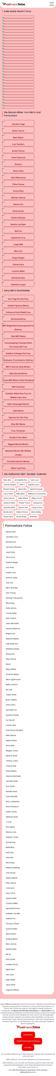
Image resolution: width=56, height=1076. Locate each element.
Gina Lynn (10, 557)
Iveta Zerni (10, 704)
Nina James (11, 944)
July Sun (9, 582)
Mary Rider (10, 979)
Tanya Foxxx (37, 507)
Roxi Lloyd (10, 786)
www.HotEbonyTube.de (9, 1004)
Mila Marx (20, 493)
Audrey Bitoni (12, 939)
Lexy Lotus (10, 893)
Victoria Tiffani (12, 923)
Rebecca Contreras (37, 493)
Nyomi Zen (23, 507)
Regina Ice (10, 633)
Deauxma (10, 654)
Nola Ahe (7, 480)
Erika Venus (11, 883)
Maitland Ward (12, 649)
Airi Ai (8, 954)
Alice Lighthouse (13, 679)
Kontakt (28, 1047)
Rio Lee (9, 689)
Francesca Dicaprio (14, 730)
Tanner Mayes (9, 484)
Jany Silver (10, 984)
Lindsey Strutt (12, 964)
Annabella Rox (21, 480)
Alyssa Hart (11, 531)
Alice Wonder (12, 588)
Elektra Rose (11, 740)
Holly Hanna (11, 608)
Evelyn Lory (11, 572)
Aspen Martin (12, 878)
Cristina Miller (12, 903)
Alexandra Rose (13, 908)
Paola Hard (8, 516)
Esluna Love (11, 832)
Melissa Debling (13, 867)
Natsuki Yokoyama (14, 598)
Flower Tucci (24, 503)
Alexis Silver (11, 934)
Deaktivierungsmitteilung (28, 1041)
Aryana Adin (11, 898)
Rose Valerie (11, 699)
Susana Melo (11, 929)
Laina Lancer (9, 498)
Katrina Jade (11, 577)
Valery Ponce (22, 512)
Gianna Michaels (13, 776)
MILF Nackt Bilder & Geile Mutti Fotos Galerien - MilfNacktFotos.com (31, 1071)
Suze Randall (11, 796)
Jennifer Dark (12, 781)
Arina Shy (22, 489)
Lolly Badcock (12, 643)
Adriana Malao (12, 638)
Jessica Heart (9, 503)
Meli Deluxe (11, 735)
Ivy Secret (10, 720)
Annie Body (21, 516)
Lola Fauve (10, 872)
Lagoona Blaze (12, 990)
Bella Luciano (12, 684)
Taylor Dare (11, 694)
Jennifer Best (9, 507)
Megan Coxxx (12, 750)
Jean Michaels (12, 623)
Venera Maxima (13, 628)
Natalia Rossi (11, 791)
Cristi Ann (10, 888)
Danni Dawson (12, 806)
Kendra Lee (11, 542)
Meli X (22, 484)
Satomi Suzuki (36, 489)
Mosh (8, 664)
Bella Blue (10, 847)
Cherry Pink (11, 766)
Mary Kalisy (36, 512)
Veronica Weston (13, 547)
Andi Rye (33, 516)
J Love (8, 822)
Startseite (28, 1034)
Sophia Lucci (33, 484)
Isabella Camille (13, 913)
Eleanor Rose (11, 755)
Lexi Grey (10, 567)
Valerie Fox (10, 918)
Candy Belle (11, 613)
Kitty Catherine (13, 801)
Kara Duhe (10, 959)
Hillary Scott (36, 498)
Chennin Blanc (12, 674)
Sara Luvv (35, 480)
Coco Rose (8, 493)
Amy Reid (10, 745)
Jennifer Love (12, 537)
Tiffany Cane (12, 761)
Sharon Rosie (9, 489)
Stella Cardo (11, 811)
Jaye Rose (10, 552)
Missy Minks (11, 669)
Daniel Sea (10, 842)
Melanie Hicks (12, 817)
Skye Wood (11, 659)
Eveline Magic (12, 562)
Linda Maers (11, 771)
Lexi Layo (10, 974)
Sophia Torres (12, 837)
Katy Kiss (10, 852)
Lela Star (10, 857)
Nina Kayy (10, 603)
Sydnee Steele (12, 715)
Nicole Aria (8, 512)
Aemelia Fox (11, 710)
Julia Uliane (23, 498)
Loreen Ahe (11, 725)
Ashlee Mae (11, 949)
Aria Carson (11, 618)
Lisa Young (10, 593)
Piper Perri (10, 969)
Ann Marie (10, 827)
